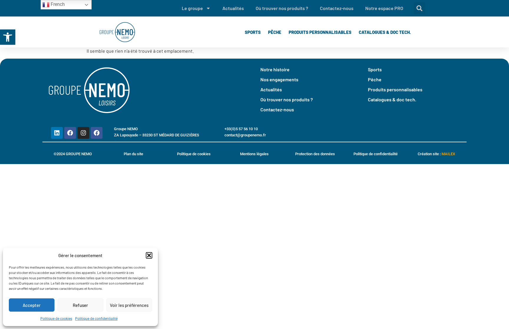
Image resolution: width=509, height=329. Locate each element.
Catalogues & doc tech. (385, 32)
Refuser (80, 305)
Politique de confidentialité (96, 319)
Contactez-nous (336, 8)
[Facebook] (70, 133)
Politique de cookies (56, 319)
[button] (7, 37)
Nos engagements (279, 79)
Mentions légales (254, 154)
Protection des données (315, 154)
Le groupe (192, 8)
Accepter (32, 305)
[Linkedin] (57, 133)
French (57, 4)
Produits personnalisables (320, 32)
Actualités (233, 8)
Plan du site (133, 154)
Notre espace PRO (384, 8)
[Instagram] (83, 133)
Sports (253, 32)
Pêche (274, 32)
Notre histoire (275, 69)
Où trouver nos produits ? (282, 8)
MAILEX (448, 154)
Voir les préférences (129, 305)
